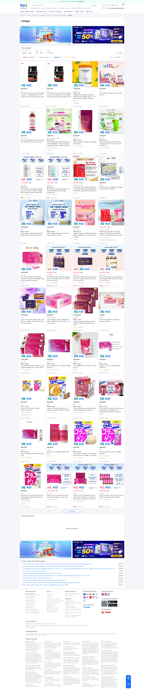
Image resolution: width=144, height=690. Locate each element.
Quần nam (53, 652)
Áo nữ (45, 643)
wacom (92, 633)
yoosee (101, 633)
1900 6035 (31, 627)
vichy (39, 635)
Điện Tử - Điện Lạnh (106, 641)
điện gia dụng (34, 8)
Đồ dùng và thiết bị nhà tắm (72, 670)
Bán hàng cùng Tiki (69, 595)
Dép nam (51, 672)
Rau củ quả (30, 655)
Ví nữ (58, 679)
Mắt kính (75, 648)
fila (42, 635)
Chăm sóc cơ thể (32, 676)
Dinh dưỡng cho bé (32, 646)
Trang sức (65, 653)
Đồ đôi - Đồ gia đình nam (54, 655)
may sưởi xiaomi (107, 682)
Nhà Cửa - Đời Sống (68, 665)
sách (58, 8)
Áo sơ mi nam (53, 653)
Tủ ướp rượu (114, 647)
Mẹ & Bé (90, 647)
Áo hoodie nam (50, 654)
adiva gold (68, 8)
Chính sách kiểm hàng (30, 603)
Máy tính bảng (31, 669)
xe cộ (39, 8)
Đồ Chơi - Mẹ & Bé (30, 641)
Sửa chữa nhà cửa (69, 668)
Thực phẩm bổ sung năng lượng (109, 661)
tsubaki (44, 635)
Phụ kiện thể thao (109, 654)
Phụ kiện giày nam (51, 673)
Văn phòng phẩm (93, 685)
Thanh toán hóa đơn (86, 669)
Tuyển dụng (49, 597)
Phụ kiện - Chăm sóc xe (87, 678)
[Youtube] (106, 594)
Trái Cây (27, 654)
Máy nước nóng (109, 646)
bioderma (60, 633)
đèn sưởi (107, 678)
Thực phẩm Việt (36, 655)
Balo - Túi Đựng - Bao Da (109, 670)
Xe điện (95, 678)
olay (104, 633)
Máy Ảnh (112, 674)
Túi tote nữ (52, 680)
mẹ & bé (44, 8)
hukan (36, 635)
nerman (88, 633)
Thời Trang (93, 643)
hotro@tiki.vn (37, 611)
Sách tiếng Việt (85, 685)
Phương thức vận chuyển (31, 602)
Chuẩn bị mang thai (32, 650)
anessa (96, 633)
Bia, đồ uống (30, 659)
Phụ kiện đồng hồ (69, 655)
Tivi (104, 646)
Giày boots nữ (49, 666)
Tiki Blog (49, 595)
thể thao (63, 8)
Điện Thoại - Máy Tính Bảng (33, 665)
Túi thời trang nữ (48, 677)
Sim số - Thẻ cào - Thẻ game (93, 674)
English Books (90, 686)
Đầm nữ (49, 643)
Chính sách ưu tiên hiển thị (70, 607)
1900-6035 (31, 593)
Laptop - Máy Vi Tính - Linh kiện (71, 657)
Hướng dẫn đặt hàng (30, 600)
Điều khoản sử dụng (51, 604)
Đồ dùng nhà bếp (29, 686)
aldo (73, 633)
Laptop (75, 663)
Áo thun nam (47, 652)
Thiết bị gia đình (37, 686)
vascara (27, 633)
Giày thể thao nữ (111, 660)
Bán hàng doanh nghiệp (52, 609)
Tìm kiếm (93, 5)
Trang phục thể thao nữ (106, 652)
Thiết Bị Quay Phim (109, 673)
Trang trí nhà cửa (66, 667)
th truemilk (40, 633)
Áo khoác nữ (54, 644)
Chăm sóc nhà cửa (34, 663)
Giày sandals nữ (51, 664)
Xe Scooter (93, 679)
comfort (111, 633)
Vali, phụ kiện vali (76, 644)
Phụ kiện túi (58, 680)
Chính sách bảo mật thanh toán (53, 599)
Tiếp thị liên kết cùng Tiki (52, 608)
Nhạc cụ (73, 673)
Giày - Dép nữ (48, 662)
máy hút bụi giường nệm (109, 684)
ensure (52, 633)
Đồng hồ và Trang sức (69, 652)
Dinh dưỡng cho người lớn (33, 647)
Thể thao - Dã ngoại (88, 645)
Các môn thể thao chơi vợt (109, 659)
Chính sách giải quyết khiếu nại (53, 602)
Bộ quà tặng (69, 684)
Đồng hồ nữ (70, 653)
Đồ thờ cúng (68, 673)
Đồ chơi (38, 643)
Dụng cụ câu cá (107, 656)
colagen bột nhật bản (77, 8)
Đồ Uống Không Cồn (71, 683)
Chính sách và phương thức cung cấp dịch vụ (73, 610)
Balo (64, 643)
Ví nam (45, 684)
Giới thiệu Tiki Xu (50, 606)
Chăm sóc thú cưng (67, 678)
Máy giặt (105, 645)
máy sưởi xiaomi (110, 683)
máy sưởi (103, 678)
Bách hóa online (88, 649)
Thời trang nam (48, 650)
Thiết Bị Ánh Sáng (109, 668)
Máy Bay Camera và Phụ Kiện (109, 674)
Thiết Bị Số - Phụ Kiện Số (88, 656)
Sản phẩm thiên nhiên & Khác (33, 678)
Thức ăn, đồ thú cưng (32, 661)
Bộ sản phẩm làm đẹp (33, 681)
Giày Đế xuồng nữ (53, 667)
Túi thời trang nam (49, 683)
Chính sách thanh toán (70, 606)
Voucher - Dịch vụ (87, 668)
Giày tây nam (54, 671)
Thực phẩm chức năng (33, 675)
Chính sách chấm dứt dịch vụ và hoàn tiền (73, 613)
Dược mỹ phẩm (37, 682)
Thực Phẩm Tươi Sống (31, 653)
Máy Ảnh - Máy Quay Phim (108, 665)
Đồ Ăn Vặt (68, 682)
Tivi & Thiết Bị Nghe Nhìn (89, 652)
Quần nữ (53, 643)
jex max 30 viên (87, 8)
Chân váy (54, 645)
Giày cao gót (47, 663)
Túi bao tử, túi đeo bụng (56, 685)
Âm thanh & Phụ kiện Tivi (106, 643)
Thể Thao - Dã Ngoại (106, 650)
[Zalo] (109, 594)
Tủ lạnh (105, 644)
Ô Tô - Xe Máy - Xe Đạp (88, 677)
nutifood (81, 633)
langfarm (32, 635)
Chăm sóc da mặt (29, 673)
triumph (76, 633)
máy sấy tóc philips (110, 679)
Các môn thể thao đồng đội (110, 658)
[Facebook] (103, 594)
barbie (45, 633)
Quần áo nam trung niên (52, 658)
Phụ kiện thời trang (68, 647)
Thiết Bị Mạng (71, 661)
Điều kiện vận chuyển (51, 611)
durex (55, 633)
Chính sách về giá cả (69, 601)
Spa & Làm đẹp (91, 670)
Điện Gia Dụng (29, 684)
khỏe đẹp (49, 8)
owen (48, 633)
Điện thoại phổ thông (32, 668)
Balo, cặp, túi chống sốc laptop (72, 644)
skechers (70, 633)
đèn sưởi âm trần (107, 687)
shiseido (27, 635)
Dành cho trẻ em (31, 660)
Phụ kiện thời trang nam (71, 649)
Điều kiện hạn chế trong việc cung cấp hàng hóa (73, 603)
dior (30, 633)
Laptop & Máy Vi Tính (92, 650)
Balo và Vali (66, 641)
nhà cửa (54, 8)
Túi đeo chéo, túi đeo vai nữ (50, 679)
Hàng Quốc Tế (86, 641)
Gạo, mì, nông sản (32, 658)
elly (63, 633)
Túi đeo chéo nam (52, 684)
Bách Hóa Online (67, 677)
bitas (115, 633)
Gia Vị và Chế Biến (70, 681)
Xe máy (86, 679)
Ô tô (90, 679)
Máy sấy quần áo (107, 647)
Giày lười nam (47, 671)
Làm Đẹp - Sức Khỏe (31, 672)
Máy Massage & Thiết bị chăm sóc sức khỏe (34, 677)
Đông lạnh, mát (34, 656)
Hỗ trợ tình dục (36, 681)
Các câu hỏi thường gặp (31, 596)
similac (107, 633)
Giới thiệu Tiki (50, 593)
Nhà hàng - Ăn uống (89, 672)
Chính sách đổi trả (29, 605)
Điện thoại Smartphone (30, 667)
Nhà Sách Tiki (86, 683)
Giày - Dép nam (48, 669)
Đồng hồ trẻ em (77, 655)
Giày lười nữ (55, 666)
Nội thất (69, 669)
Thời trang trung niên (51, 647)
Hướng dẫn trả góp (30, 607)
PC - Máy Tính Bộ (69, 663)
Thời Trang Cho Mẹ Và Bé (31, 643)
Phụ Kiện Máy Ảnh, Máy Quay (107, 667)
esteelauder (35, 633)
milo (66, 633)
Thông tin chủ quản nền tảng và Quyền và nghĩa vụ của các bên (73, 616)
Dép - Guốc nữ (54, 663)
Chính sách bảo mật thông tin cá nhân (55, 600)
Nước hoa (30, 681)
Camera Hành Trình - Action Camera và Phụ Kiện (109, 669)
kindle (85, 633)
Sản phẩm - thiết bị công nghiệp (90, 651)
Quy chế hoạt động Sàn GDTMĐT (72, 593)
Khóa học (94, 669)
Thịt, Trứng (32, 654)
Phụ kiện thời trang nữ (68, 648)
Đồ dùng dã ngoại (110, 653)
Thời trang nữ (47, 641)
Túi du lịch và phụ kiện (71, 643)
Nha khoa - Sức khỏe (90, 673)
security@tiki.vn (36, 612)
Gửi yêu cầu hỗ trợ (29, 598)
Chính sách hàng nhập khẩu (31, 609)
